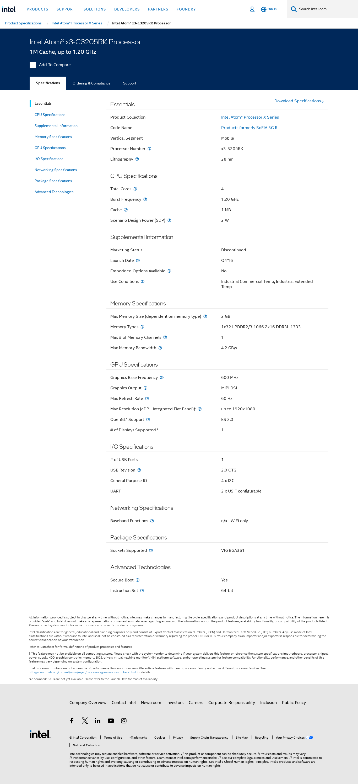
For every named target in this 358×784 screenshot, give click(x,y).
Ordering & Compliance (92, 83)
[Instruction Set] (142, 590)
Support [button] (66, 9)
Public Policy (294, 702)
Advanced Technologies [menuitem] (54, 191)
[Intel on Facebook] (71, 721)
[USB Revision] (139, 470)
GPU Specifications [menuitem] (50, 147)
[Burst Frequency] (145, 199)
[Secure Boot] (137, 580)
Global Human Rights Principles (246, 762)
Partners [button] (158, 9)
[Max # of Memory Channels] (165, 337)
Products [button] (37, 9)
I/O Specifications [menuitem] (49, 158)
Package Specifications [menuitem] (53, 180)
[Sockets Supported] (151, 550)
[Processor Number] (149, 148)
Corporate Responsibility (231, 702)
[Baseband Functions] (152, 520)
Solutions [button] (95, 9)
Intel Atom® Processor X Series (250, 117)
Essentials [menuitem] (43, 103)
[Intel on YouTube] (110, 721)
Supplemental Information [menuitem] (56, 125)
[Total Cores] (135, 189)
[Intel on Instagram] (123, 721)
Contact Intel (124, 702)
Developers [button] (127, 9)
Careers (196, 702)
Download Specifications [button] (297, 101)
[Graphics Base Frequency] (162, 377)
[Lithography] (137, 159)
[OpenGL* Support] (148, 419)
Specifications (48, 83)
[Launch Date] (138, 260)
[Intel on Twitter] (84, 721)
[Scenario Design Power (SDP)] (169, 220)
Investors (174, 702)
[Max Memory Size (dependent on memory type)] (205, 316)
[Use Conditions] (142, 281)
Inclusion (268, 702)
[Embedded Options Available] (169, 271)
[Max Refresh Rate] (147, 398)
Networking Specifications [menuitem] (56, 169)
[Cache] (126, 210)
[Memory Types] (142, 327)
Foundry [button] (186, 9)
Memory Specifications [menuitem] (53, 136)
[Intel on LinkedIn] (97, 721)
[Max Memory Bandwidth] (160, 348)
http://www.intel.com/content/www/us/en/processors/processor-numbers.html (82, 672)
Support (129, 83)
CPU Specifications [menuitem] (50, 114)
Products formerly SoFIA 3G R (249, 127)
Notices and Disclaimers (271, 758)
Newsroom (151, 702)
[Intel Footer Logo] (40, 734)
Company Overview (87, 702)
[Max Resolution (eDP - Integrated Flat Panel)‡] (200, 409)
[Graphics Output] (145, 388)
